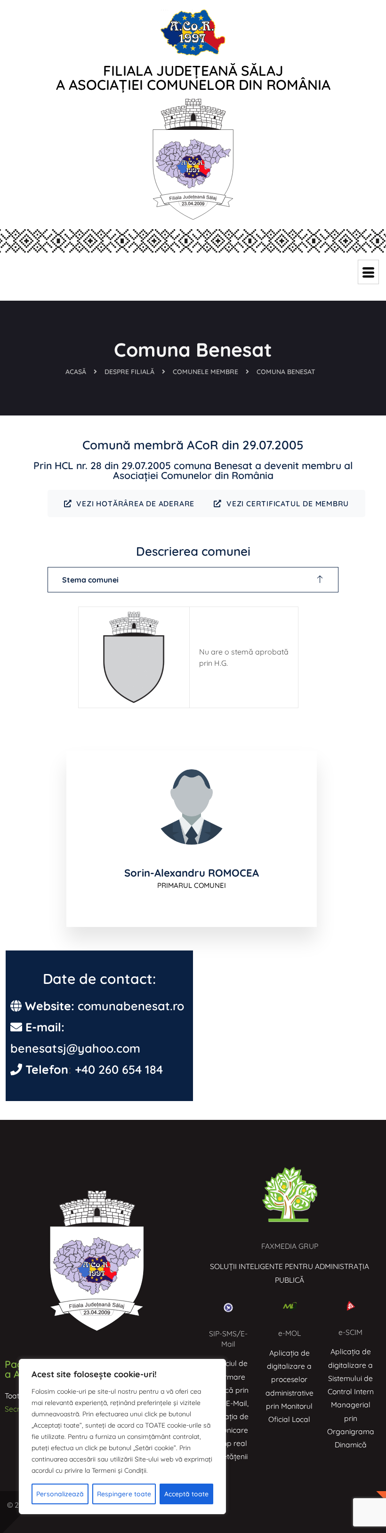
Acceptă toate (186, 1494)
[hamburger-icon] (368, 272)
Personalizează (60, 1494)
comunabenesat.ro (131, 1005)
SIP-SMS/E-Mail (228, 1339)
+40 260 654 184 (119, 1069)
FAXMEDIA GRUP (289, 1246)
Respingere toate (124, 1494)
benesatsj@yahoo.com (75, 1048)
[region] (122, 1436)
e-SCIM (350, 1332)
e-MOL (289, 1333)
